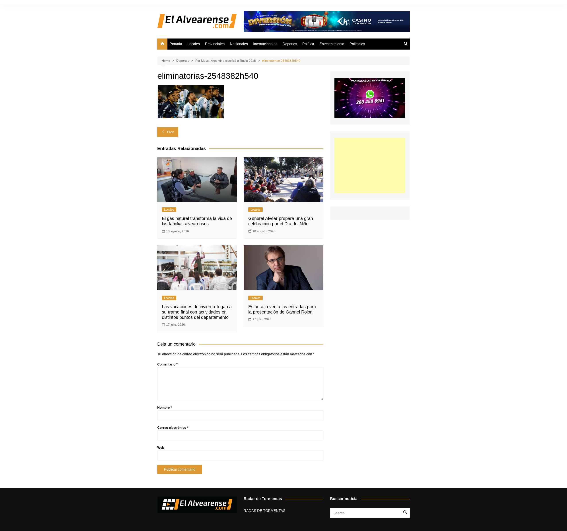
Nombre (164, 407)
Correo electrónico (172, 427)
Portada (176, 44)
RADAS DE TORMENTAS (264, 511)
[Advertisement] (369, 165)
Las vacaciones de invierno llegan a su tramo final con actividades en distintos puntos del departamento (197, 312)
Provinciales (215, 44)
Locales (193, 44)
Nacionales (239, 44)
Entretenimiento (331, 44)
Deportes (290, 44)
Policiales (357, 44)
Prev (170, 132)
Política (308, 44)
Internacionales (265, 44)
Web (160, 447)
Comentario (167, 364)
